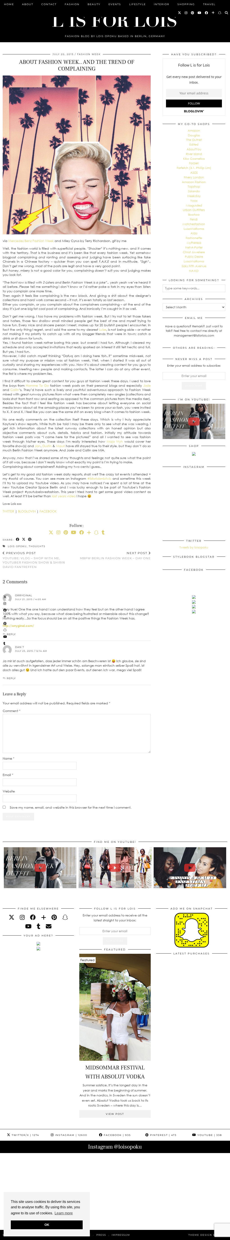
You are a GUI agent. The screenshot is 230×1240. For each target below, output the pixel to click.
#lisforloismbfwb (99, 478)
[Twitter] (179, 13)
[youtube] (28, 926)
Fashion (72, 4)
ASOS (194, 172)
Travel (209, 4)
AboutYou (194, 149)
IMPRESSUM (121, 1234)
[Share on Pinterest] (30, 539)
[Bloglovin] (213, 13)
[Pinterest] (193, 13)
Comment (11, 711)
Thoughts (37, 546)
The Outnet (194, 140)
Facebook (117, 1135)
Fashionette (194, 238)
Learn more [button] (64, 1213)
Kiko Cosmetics (194, 158)
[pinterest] (54, 917)
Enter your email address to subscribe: (194, 365)
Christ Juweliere (194, 252)
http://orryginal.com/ (18, 626)
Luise (102, 329)
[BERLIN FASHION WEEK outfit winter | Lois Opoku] (194, 421)
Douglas (194, 135)
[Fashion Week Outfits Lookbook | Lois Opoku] (115, 867)
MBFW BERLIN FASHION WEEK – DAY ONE (115, 555)
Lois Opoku (17, 546)
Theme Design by (207, 1234)
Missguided (194, 205)
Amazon (194, 130)
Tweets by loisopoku (193, 547)
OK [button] (46, 1225)
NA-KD (194, 271)
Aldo (193, 233)
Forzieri (194, 163)
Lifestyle (137, 4)
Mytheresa (194, 242)
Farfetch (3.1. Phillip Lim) (194, 168)
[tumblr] (103, 532)
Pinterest (163, 1135)
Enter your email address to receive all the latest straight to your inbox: (115, 917)
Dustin (47, 446)
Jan (38, 446)
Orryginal (23, 595)
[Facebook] (206, 13)
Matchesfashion (194, 224)
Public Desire (194, 256)
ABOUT (27, 4)
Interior (161, 4)
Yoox (193, 200)
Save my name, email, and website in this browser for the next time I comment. (70, 807)
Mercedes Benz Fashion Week (31, 241)
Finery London (194, 177)
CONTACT (49, 4)
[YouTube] (200, 13)
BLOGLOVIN (27, 511)
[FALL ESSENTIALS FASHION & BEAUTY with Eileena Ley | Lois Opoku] (190, 867)
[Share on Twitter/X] (24, 539)
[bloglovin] (43, 917)
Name (8, 758)
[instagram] (22, 917)
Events (114, 4)
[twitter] (11, 917)
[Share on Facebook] (18, 539)
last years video (64, 496)
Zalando (194, 191)
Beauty (94, 4)
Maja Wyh (115, 441)
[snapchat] (65, 917)
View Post (115, 1114)
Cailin (14, 390)
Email (8, 775)
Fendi (194, 219)
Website (9, 791)
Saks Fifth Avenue (194, 266)
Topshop (194, 186)
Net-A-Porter (194, 247)
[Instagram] (186, 13)
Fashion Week (89, 54)
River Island (194, 154)
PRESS (101, 1234)
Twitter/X (25, 1135)
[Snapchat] (220, 13)
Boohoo (194, 214)
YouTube (209, 1135)
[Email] (48, 926)
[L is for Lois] (115, 18)
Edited (193, 144)
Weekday (194, 196)
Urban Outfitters (194, 210)
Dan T (19, 647)
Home (9, 4)
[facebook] (33, 917)
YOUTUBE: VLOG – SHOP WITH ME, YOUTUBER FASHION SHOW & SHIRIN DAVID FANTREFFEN (34, 560)
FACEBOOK (48, 511)
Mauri (60, 446)
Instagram (70, 1135)
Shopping (186, 4)
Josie (147, 385)
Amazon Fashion (194, 182)
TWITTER (8, 511)
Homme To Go (37, 385)
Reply (11, 634)
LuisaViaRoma (194, 229)
